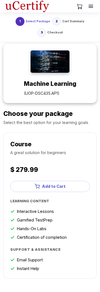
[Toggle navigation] (91, 6)
